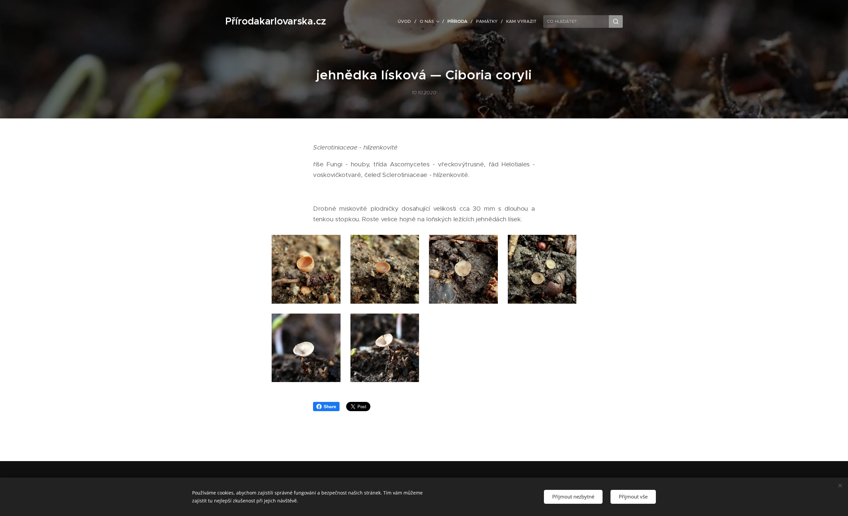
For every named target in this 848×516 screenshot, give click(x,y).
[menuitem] (406, 21)
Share (330, 406)
